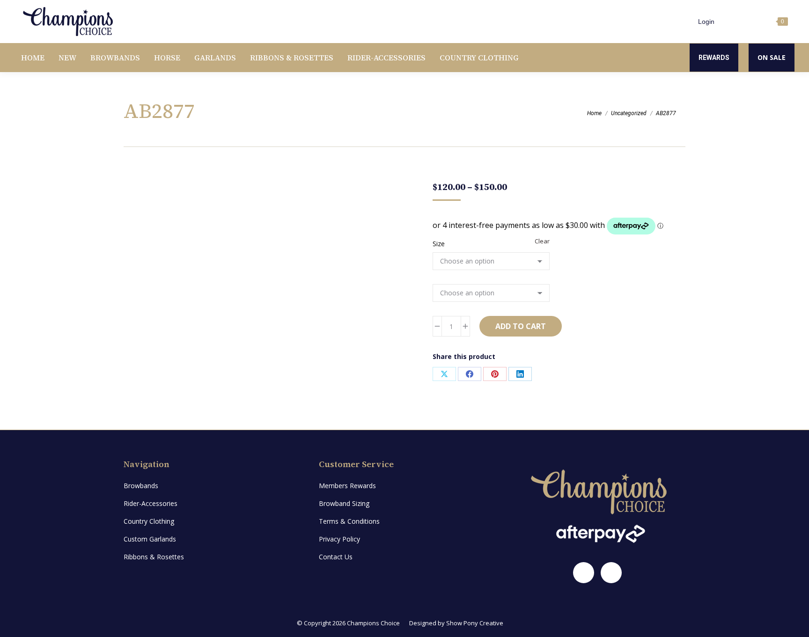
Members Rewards (347, 485)
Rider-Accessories (150, 503)
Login (706, 21)
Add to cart (520, 326)
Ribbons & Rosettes (154, 556)
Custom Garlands (150, 538)
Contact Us (336, 556)
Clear (542, 241)
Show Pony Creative (474, 623)
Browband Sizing (344, 503)
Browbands (141, 485)
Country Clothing (149, 521)
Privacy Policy (339, 538)
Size (439, 243)
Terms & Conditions (349, 521)
